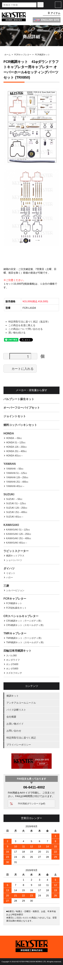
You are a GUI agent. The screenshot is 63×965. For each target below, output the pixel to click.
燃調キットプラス (15, 555)
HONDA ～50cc (14, 438)
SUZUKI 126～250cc (16, 508)
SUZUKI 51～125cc (16, 503)
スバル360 (11, 655)
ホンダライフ (13, 660)
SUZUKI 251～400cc (16, 512)
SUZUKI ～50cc (14, 499)
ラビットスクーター (16, 550)
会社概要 (11, 716)
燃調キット (12, 695)
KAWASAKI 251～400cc (18, 538)
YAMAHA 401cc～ (15, 486)
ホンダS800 (12, 668)
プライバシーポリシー (18, 744)
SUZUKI (9, 494)
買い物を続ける (17, 332)
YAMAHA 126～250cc (17, 477)
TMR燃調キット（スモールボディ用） (25, 642)
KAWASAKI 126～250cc (18, 534)
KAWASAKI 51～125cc (18, 529)
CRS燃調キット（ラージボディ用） (24, 620)
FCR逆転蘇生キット (16, 608)
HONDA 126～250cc (16, 447)
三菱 (6, 585)
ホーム (7, 54)
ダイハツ (9, 568)
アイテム (54, 13)
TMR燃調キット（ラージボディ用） (24, 638)
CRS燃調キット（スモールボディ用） (25, 625)
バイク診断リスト (16, 709)
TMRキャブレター (15, 633)
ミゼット (10, 573)
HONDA (9, 433)
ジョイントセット (15, 416)
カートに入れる (23, 368)
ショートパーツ (14, 560)
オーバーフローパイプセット (22, 407)
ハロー (9, 577)
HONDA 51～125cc (16, 442)
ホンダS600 (12, 664)
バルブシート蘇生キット (19, 399)
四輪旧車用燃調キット (17, 650)
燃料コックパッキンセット (20, 424)
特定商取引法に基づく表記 (21, 737)
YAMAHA (10, 463)
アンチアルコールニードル (21, 702)
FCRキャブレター (22, 54)
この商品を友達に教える (21, 325)
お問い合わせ (13, 730)
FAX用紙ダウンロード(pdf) (31, 803)
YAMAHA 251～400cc (17, 481)
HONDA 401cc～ (14, 455)
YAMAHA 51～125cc (16, 473)
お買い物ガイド (15, 723)
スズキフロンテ (14, 673)
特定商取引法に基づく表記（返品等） (29, 321)
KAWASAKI (11, 524)
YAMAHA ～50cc (14, 468)
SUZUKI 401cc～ (15, 516)
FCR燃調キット (42, 54)
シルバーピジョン (15, 590)
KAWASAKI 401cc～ (16, 542)
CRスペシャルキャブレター (21, 616)
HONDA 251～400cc (16, 451)
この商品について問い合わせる (25, 329)
